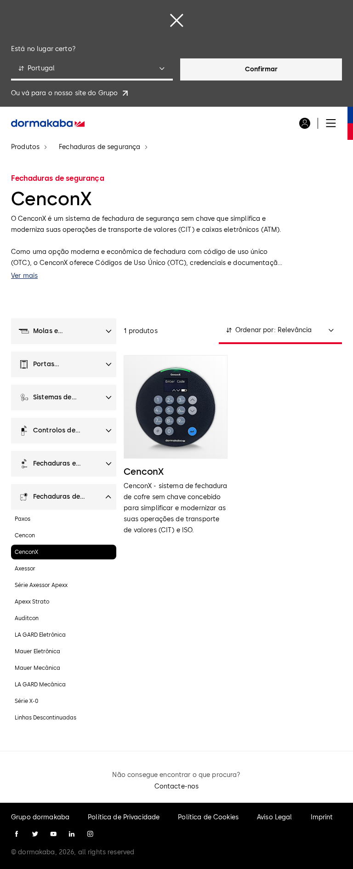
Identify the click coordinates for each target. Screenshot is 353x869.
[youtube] (53, 834)
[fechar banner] (176, 20)
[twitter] (35, 834)
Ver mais (24, 276)
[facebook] (16, 834)
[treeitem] (63, 331)
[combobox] (92, 69)
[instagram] (90, 834)
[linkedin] (71, 834)
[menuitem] (48, 123)
